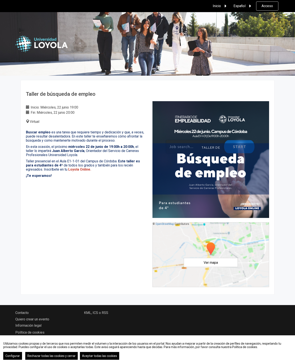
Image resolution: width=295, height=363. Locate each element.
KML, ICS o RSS (96, 313)
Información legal (28, 325)
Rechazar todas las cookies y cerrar (51, 356)
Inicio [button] (217, 6)
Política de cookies (29, 332)
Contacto (22, 313)
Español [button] (239, 6)
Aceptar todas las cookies (99, 356)
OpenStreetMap (164, 223)
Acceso (267, 6)
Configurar (12, 356)
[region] (147, 349)
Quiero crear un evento (32, 319)
